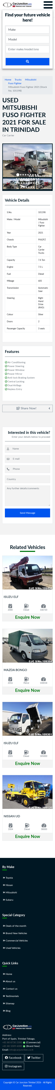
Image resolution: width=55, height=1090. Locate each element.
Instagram (15, 1066)
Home (8, 79)
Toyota (9, 878)
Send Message (27, 513)
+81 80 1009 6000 (12, 1046)
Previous (7, 184)
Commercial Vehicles (16, 940)
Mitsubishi (30, 79)
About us (10, 981)
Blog (7, 1011)
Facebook (15, 1057)
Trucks (18, 79)
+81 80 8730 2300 (12, 1042)
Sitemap (9, 1003)
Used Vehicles (12, 948)
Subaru (9, 900)
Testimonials (12, 996)
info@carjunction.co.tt (21, 1050)
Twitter (35, 1057)
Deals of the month (15, 926)
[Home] (17, 5)
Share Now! (28, 408)
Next (48, 184)
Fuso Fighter (15, 83)
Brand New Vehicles (16, 933)
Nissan (9, 885)
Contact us (11, 989)
